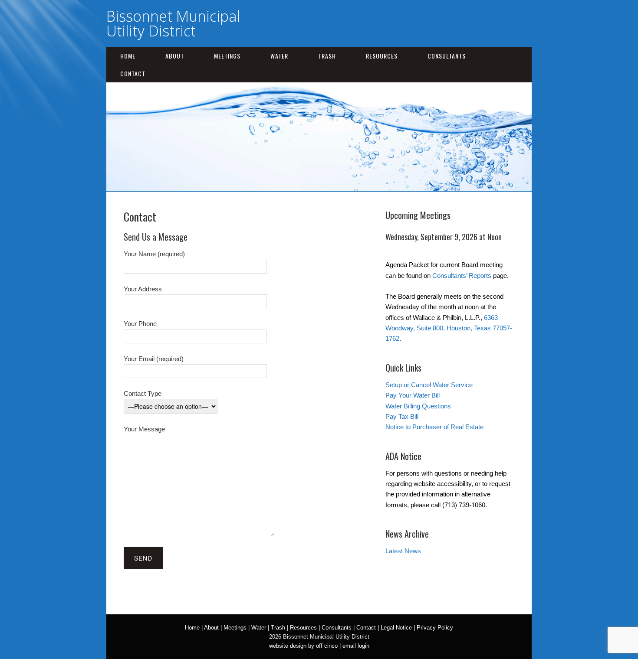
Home (127, 55)
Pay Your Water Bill (412, 395)
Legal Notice (396, 627)
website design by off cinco (303, 646)
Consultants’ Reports (461, 275)
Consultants (447, 55)
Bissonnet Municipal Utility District (173, 23)
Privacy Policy (435, 627)
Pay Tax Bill (401, 416)
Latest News (403, 551)
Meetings (227, 55)
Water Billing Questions (418, 406)
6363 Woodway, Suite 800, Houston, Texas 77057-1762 (448, 328)
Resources (382, 55)
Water (279, 55)
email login (355, 646)
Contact (132, 73)
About (174, 55)
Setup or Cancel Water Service (429, 384)
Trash (327, 55)
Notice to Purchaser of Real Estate (434, 427)
